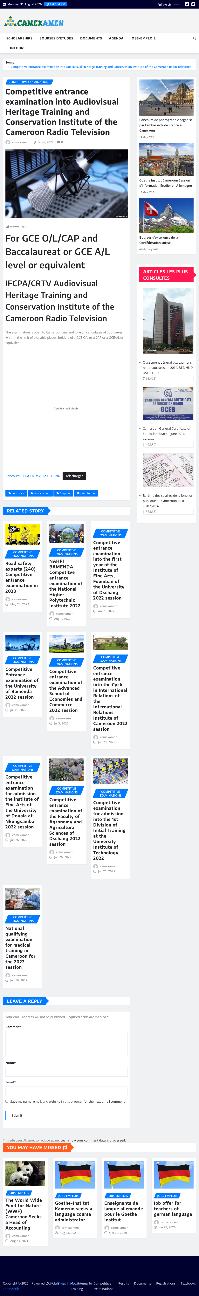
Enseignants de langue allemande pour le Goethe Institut (123, 1211)
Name (11, 1063)
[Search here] (194, 38)
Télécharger (74, 476)
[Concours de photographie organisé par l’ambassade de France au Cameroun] (166, 97)
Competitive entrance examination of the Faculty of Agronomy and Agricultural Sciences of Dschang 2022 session (65, 822)
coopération (42, 493)
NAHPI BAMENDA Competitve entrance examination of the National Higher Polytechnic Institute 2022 (65, 583)
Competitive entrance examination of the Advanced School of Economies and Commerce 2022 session (66, 691)
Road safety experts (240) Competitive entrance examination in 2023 (21, 577)
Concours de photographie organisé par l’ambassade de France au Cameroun (166, 125)
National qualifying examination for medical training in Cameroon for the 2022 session (20, 947)
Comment (13, 1027)
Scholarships (19, 38)
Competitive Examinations (103, 1286)
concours (18, 493)
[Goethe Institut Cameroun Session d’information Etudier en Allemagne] (166, 159)
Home (10, 62)
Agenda (116, 38)
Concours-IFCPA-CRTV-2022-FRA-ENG (32, 476)
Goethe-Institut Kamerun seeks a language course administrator (73, 1211)
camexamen (20, 142)
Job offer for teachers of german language (173, 1208)
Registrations (166, 1283)
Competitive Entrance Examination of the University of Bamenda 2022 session (22, 683)
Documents (91, 38)
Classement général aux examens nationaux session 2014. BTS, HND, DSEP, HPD (168, 367)
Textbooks (188, 1283)
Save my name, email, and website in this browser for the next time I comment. (68, 1101)
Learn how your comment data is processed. (93, 1140)
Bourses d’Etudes (56, 38)
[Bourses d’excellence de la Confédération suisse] (166, 215)
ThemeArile (11, 1289)
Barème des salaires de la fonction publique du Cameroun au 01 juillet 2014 (168, 500)
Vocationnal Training (79, 1286)
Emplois (65, 493)
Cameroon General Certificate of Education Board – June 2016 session (166, 433)
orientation (87, 493)
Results (123, 1283)
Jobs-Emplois (143, 38)
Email (10, 1082)
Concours (15, 48)
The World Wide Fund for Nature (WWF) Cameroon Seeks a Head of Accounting (23, 1214)
